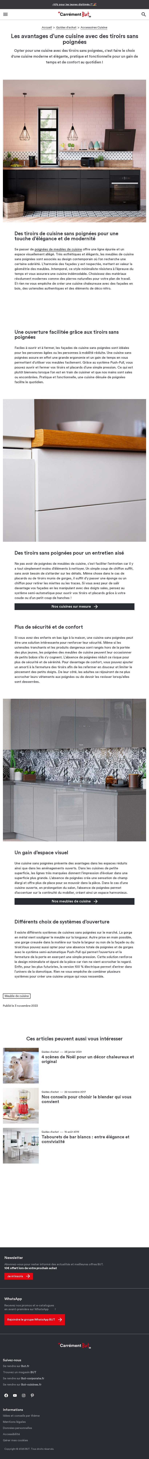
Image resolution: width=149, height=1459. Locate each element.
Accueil (47, 27)
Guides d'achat (66, 27)
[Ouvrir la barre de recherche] (143, 14)
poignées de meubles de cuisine (58, 249)
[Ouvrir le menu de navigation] (5, 14)
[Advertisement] (74, 310)
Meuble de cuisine (17, 996)
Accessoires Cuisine (94, 27)
